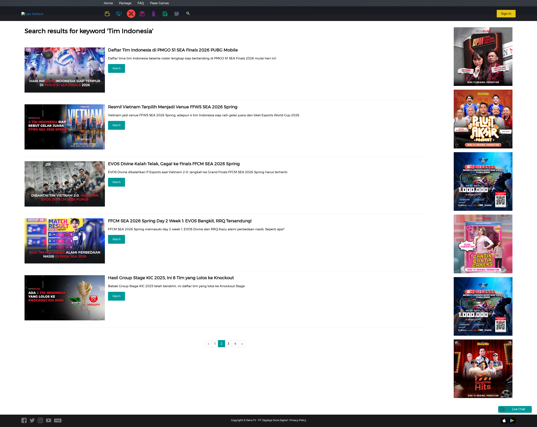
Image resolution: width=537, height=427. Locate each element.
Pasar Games (159, 3)
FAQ (141, 3)
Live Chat (518, 409)
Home (108, 3)
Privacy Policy (297, 420)
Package (125, 3)
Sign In (506, 14)
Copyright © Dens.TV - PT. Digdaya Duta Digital (259, 420)
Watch (116, 68)
